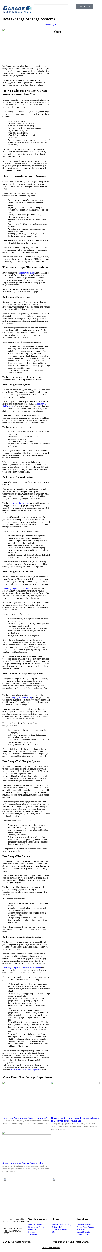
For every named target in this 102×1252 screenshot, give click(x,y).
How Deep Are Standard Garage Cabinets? (24, 1118)
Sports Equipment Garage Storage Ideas (23, 1163)
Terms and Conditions (51, 1248)
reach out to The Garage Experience (26, 1070)
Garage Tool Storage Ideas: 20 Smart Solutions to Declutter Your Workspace (75, 1119)
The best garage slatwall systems (16, 588)
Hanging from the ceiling (21, 697)
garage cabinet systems (19, 503)
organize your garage (26, 273)
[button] (51, 4)
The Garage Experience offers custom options (21, 968)
